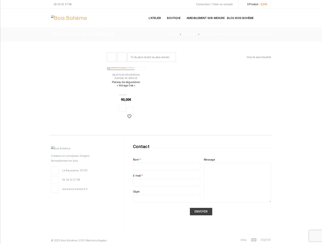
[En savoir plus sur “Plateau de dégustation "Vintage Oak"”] (122, 107)
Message (209, 159)
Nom (137, 159)
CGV (82, 240)
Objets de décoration (125, 75)
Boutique (189, 34)
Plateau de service (126, 78)
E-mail (138, 175)
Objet (136, 191)
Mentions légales (96, 240)
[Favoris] (130, 110)
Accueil (172, 34)
